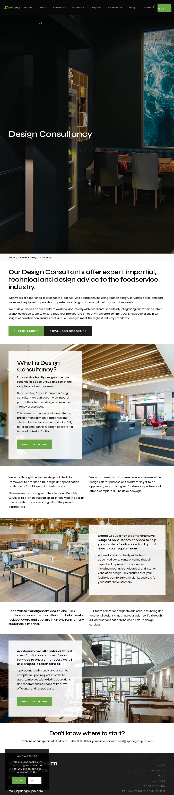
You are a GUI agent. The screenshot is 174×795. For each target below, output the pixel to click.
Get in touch (164, 7)
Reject (35, 780)
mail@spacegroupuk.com (135, 741)
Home (162, 765)
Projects (158, 770)
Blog (162, 775)
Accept (19, 780)
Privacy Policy (155, 786)
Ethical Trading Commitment (144, 791)
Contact (159, 781)
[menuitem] (27, 7)
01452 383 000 (78, 741)
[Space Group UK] (11, 7)
